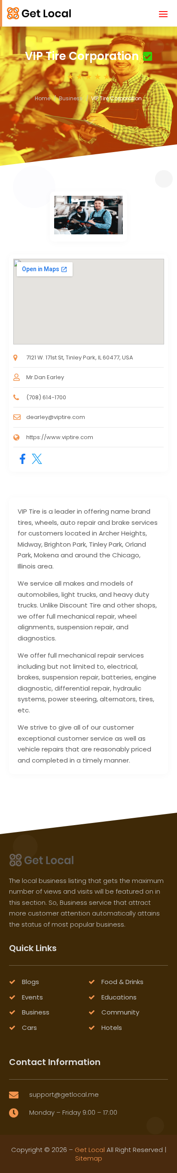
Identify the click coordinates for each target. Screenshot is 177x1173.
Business (70, 98)
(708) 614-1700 (46, 397)
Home (42, 98)
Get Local (90, 1149)
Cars (29, 1027)
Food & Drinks (122, 981)
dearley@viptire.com (55, 417)
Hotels (111, 1027)
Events (32, 997)
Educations (119, 997)
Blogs (30, 981)
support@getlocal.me (64, 1094)
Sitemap (88, 1158)
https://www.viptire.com (59, 437)
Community (120, 1012)
